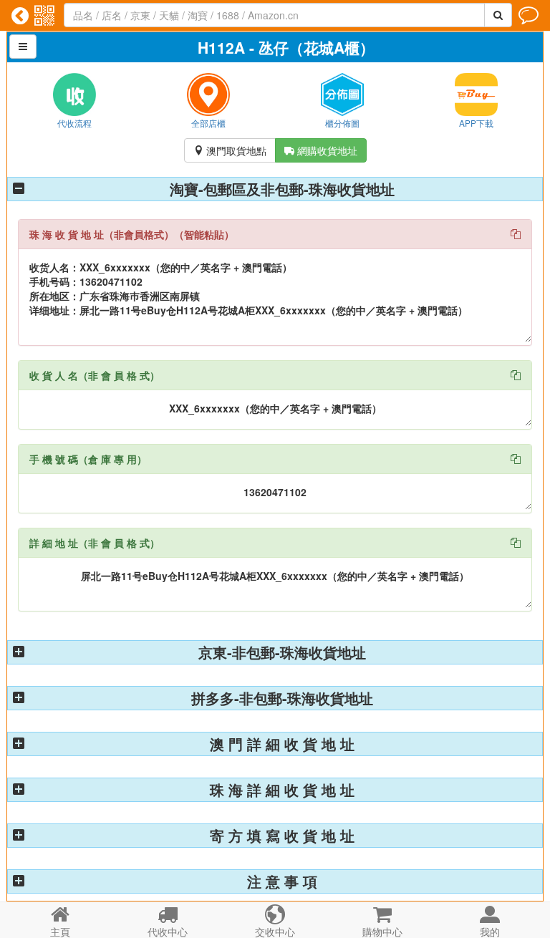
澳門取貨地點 (229, 150)
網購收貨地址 (320, 150)
